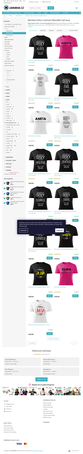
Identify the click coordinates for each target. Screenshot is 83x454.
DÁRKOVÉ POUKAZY (9, 65)
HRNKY (6, 37)
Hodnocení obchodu (41, 350)
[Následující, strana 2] (74, 343)
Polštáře (8, 59)
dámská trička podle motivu (38, 25)
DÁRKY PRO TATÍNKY (9, 61)
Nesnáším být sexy (12, 123)
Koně (8, 113)
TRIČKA (6, 29)
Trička (7, 57)
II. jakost (8, 52)
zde (26, 226)
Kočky (9, 111)
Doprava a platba (34, 2)
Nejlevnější (43, 30)
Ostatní (9, 127)
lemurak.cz (8, 409)
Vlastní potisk (11, 141)
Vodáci (9, 143)
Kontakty (45, 409)
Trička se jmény (11, 136)
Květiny (9, 118)
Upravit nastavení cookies (37, 450)
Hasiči (8, 104)
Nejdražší (51, 30)
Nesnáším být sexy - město (14, 125)
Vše (9, 150)
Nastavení (24, 230)
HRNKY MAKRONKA (9, 39)
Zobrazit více (41, 379)
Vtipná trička (11, 145)
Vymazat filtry (13, 172)
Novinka (9, 75)
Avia (8, 102)
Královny (9, 116)
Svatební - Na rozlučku (13, 134)
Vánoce (9, 139)
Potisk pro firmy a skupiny (10, 432)
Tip (8, 77)
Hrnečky (8, 55)
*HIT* (8, 82)
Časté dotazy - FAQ (47, 411)
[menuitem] (12, 13)
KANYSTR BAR (8, 63)
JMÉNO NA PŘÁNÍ (11, 80)
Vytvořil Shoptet (75, 450)
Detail (49, 69)
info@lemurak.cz (10, 404)
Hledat (51, 8)
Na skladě (10, 71)
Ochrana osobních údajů (49, 415)
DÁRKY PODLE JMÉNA (10, 26)
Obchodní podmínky (48, 413)
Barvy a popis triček (8, 428)
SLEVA (8, 73)
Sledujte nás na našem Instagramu (43, 384)
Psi (8, 132)
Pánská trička (9, 31)
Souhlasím (59, 230)
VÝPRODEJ (7, 50)
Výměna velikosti (46, 2)
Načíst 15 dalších (53, 339)
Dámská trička (9, 33)
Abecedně (59, 30)
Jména (9, 109)
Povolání (9, 129)
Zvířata (9, 148)
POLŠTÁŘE (7, 44)
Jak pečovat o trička (9, 430)
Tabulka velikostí (8, 426)
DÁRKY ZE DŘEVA (8, 46)
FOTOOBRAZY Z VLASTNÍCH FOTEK (13, 24)
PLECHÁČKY (7, 42)
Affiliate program (47, 417)
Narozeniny (10, 120)
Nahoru (32, 343)
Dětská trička (9, 35)
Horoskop (10, 107)
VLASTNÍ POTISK (8, 48)
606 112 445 (9, 406)
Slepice (9, 152)
